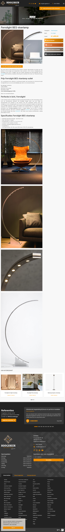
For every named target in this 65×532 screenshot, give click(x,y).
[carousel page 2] (39, 426)
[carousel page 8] (53, 426)
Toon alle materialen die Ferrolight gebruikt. (11, 66)
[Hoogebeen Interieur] (10, 3)
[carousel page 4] (44, 426)
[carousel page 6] (48, 426)
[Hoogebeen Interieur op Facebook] (29, 3)
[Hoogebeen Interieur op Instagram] (31, 3)
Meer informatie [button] (13, 524)
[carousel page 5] (46, 426)
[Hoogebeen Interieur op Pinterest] (33, 3)
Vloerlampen (54, 30)
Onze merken (6, 475)
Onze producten (31, 475)
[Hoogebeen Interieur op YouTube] (35, 3)
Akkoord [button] (13, 527)
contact (27, 109)
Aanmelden (48, 460)
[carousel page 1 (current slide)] (36, 426)
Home (23, 18)
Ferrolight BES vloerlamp (37, 18)
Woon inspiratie (18, 475)
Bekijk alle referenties (8, 420)
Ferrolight (28, 18)
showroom (18, 111)
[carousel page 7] (50, 426)
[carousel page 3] (41, 426)
